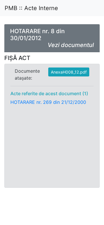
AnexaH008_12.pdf (69, 72)
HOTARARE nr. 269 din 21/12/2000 (48, 102)
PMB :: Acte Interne (31, 8)
